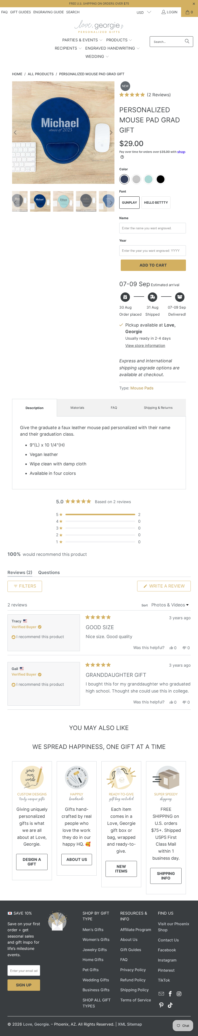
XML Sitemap (130, 1024)
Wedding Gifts (96, 979)
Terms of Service (135, 1000)
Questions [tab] (49, 573)
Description (34, 408)
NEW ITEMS (121, 868)
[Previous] (16, 132)
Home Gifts (93, 959)
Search (72, 12)
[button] (82, 40)
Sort (144, 605)
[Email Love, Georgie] (161, 994)
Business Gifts (96, 989)
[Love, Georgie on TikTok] (170, 1005)
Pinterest (166, 970)
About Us (76, 859)
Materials (77, 408)
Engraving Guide (48, 12)
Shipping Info (166, 875)
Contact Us (168, 940)
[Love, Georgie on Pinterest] (161, 1005)
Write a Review (169, 587)
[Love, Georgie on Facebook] (170, 994)
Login (172, 12)
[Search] (187, 41)
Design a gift (32, 861)
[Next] (111, 132)
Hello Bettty (156, 202)
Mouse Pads (142, 388)
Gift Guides (20, 12)
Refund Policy (133, 979)
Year (122, 240)
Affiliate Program (135, 929)
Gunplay (129, 202)
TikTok (164, 980)
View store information (145, 345)
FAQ (4, 12)
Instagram (167, 960)
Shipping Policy (134, 989)
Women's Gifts (96, 939)
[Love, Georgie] (99, 27)
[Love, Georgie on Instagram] (179, 994)
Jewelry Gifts (95, 949)
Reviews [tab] (19, 573)
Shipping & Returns (158, 408)
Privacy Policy (133, 969)
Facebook (167, 949)
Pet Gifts (91, 969)
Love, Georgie (36, 1024)
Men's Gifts (93, 929)
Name (123, 218)
